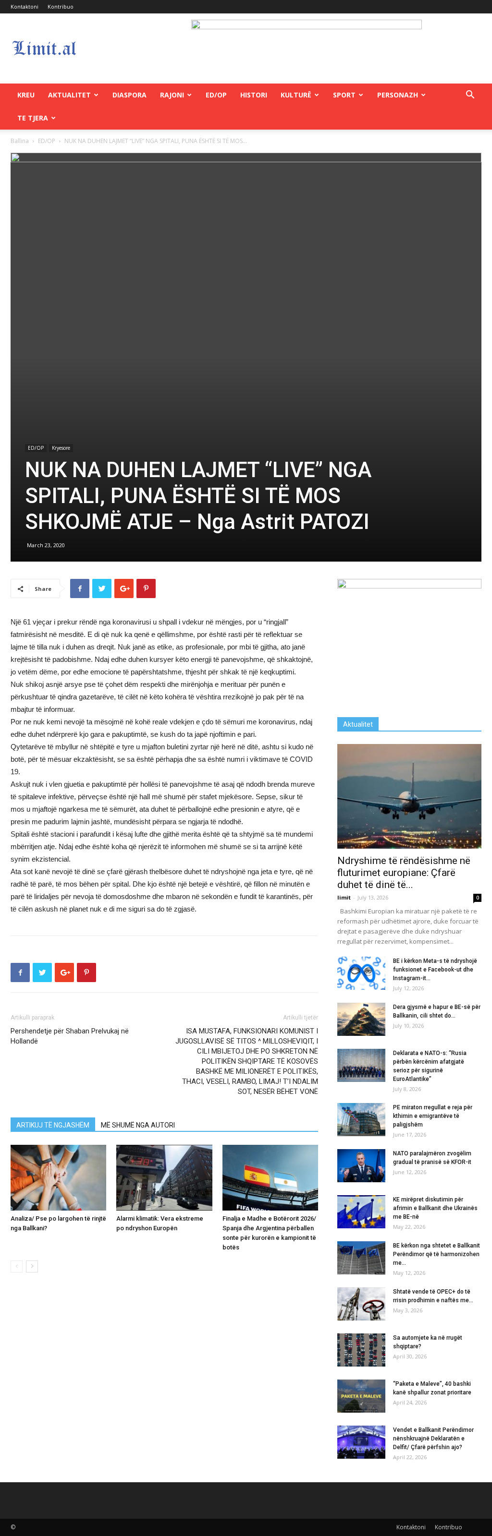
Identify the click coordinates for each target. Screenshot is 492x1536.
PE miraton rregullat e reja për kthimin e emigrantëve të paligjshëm (432, 1116)
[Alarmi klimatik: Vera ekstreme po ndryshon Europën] (164, 1178)
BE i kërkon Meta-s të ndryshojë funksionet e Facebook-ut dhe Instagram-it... (435, 970)
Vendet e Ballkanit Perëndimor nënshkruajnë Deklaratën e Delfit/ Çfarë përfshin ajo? (433, 1439)
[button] (469, 95)
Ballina (20, 141)
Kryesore (61, 447)
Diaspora (129, 94)
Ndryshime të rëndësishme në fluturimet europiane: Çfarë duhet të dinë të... (403, 872)
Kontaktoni (24, 6)
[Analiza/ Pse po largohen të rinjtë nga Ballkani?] (58, 1178)
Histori (253, 94)
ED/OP (216, 94)
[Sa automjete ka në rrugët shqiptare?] (361, 1350)
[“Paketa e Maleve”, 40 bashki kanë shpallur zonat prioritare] (361, 1396)
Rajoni (172, 94)
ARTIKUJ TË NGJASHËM (52, 1125)
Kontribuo (61, 6)
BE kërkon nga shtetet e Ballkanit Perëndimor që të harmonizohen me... (436, 1254)
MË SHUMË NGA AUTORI (138, 1125)
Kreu (26, 94)
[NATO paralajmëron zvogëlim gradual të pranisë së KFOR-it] (361, 1165)
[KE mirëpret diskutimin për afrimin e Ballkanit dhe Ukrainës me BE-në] (361, 1211)
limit (344, 897)
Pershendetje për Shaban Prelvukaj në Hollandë (70, 1036)
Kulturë (296, 94)
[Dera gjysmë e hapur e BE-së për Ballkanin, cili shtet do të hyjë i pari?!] (361, 1019)
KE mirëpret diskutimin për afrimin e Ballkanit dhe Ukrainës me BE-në (435, 1208)
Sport (344, 94)
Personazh (397, 94)
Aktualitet (69, 94)
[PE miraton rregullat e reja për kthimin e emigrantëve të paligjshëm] (361, 1119)
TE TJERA (32, 117)
